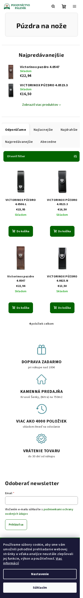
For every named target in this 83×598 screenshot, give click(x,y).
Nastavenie (40, 574)
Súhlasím (40, 587)
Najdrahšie (69, 129)
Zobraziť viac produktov (40, 104)
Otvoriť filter (16, 156)
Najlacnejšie (43, 129)
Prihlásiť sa (16, 525)
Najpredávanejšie (19, 141)
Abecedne (48, 141)
